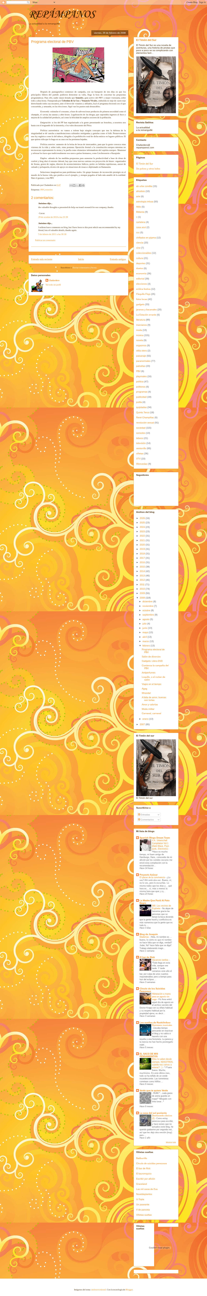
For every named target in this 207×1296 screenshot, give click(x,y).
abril (144, 637)
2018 (143, 553)
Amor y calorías (150, 704)
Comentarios (147, 819)
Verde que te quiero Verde (154, 1090)
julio (144, 623)
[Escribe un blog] (74, 185)
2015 (143, 566)
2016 (143, 562)
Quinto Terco (142, 412)
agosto (146, 619)
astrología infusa (144, 201)
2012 (143, 580)
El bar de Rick (147, 957)
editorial (140, 278)
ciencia (139, 242)
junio (145, 628)
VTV (138, 458)
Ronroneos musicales (162, 1025)
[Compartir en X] (77, 185)
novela (139, 340)
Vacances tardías (160, 960)
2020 (143, 544)
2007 (143, 724)
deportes (140, 263)
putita (139, 402)
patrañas (140, 366)
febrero (146, 645)
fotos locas (141, 299)
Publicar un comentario (45, 240)
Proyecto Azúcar (149, 874)
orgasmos (141, 345)
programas (141, 391)
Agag (144, 688)
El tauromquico (144, 1173)
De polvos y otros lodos (148, 168)
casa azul (141, 227)
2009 (143, 593)
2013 (143, 575)
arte (138, 196)
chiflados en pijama (146, 237)
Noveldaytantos (144, 1194)
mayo (145, 632)
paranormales (143, 361)
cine (138, 247)
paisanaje (141, 355)
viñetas (139, 453)
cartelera (140, 222)
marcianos (141, 325)
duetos (139, 268)
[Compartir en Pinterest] (83, 185)
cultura (139, 258)
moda (139, 330)
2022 (143, 535)
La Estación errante (146, 314)
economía (141, 273)
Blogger (129, 1289)
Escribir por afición (145, 1178)
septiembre (148, 614)
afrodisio (140, 191)
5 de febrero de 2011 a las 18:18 (52, 234)
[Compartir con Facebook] (80, 185)
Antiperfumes (148, 672)
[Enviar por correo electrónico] (71, 185)
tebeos (139, 438)
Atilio (138, 206)
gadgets (140, 304)
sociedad (140, 427)
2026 (143, 518)
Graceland (141, 1184)
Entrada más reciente (41, 259)
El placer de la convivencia (152, 877)
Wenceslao (141, 464)
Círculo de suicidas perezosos (151, 1163)
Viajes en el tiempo (151, 684)
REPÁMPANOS (61, 14)
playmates (141, 376)
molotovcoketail (98, 1289)
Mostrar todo (171, 1142)
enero (145, 719)
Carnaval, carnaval (151, 713)
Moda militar (148, 709)
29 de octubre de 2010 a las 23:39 (53, 217)
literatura (140, 319)
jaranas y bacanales (146, 309)
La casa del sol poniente (153, 1113)
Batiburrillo (141, 1158)
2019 (143, 549)
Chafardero (54, 280)
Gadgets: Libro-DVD (152, 661)
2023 (143, 531)
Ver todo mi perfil (53, 284)
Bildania (140, 212)
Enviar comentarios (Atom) (84, 267)
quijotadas (141, 407)
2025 (143, 522)
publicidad (141, 397)
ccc (138, 232)
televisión (141, 443)
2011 (142, 584)
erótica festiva (143, 289)
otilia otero (141, 350)
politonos (140, 386)
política (139, 381)
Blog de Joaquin (149, 934)
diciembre (147, 601)
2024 (143, 527)
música (139, 335)
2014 (143, 571)
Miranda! (146, 693)
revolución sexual (145, 422)
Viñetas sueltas (144, 1215)
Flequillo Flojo (143, 294)
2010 (143, 589)
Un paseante (142, 1204)
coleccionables (143, 253)
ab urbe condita (144, 186)
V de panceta (143, 1209)
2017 (143, 558)
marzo (146, 641)
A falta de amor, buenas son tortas (154, 698)
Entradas (145, 814)
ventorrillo (141, 448)
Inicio (81, 259)
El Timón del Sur (146, 39)
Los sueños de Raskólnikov (155, 1022)
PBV (42, 189)
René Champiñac (145, 417)
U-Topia (140, 1199)
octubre (146, 610)
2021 (143, 540)
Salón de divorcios (151, 656)
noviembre (148, 606)
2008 (143, 597)
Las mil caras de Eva (147, 1189)
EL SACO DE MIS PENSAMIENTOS (149, 1055)
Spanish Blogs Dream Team (155, 837)
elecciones (141, 284)
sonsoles (49, 189)
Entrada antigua (118, 259)
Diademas (145, 937)
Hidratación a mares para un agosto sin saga (161, 997)
